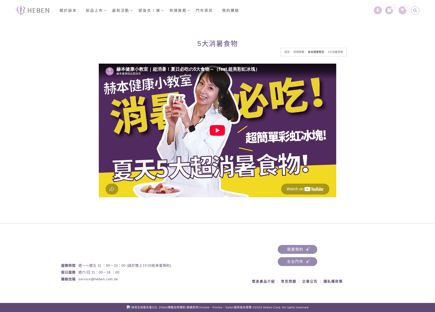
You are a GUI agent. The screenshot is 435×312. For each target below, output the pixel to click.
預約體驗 (230, 10)
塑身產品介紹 (263, 281)
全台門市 (295, 262)
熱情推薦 (298, 52)
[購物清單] (402, 9)
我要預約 (295, 249)
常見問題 (288, 281)
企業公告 (310, 281)
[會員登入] (378, 9)
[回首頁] (32, 10)
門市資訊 (204, 10)
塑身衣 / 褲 (149, 10)
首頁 (287, 52)
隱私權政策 (333, 281)
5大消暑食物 (335, 52)
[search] (415, 10)
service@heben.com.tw (98, 279)
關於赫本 (68, 10)
